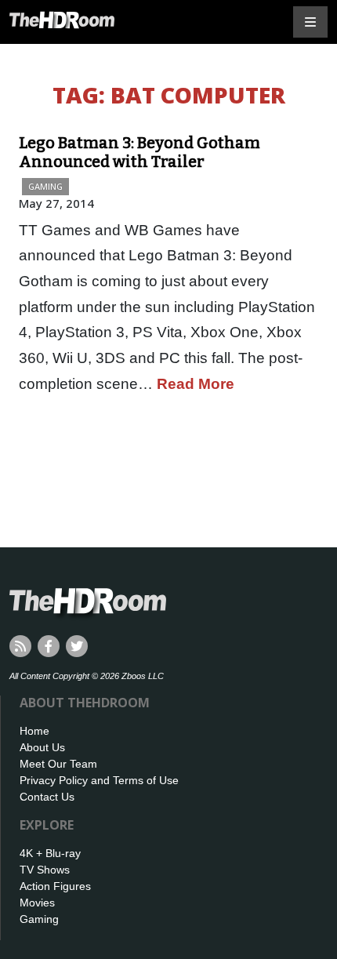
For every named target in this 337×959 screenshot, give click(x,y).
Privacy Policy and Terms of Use (99, 780)
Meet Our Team (58, 763)
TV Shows (45, 869)
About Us (42, 747)
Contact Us (47, 796)
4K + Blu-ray (50, 853)
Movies (37, 902)
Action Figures (55, 886)
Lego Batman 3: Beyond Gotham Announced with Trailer (139, 152)
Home (34, 731)
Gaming (45, 186)
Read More (195, 384)
